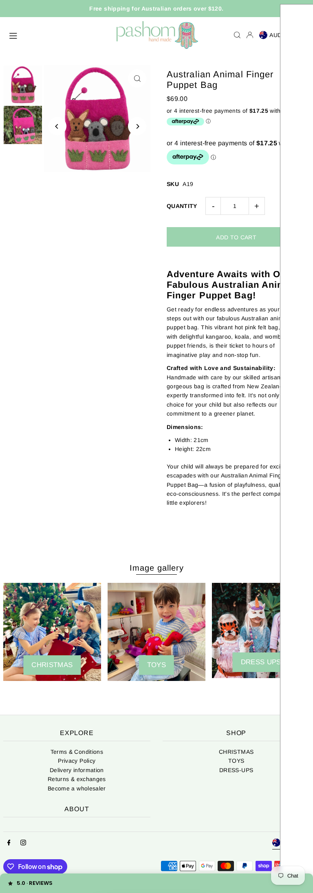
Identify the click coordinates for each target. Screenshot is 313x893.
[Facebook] (9, 843)
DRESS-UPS (236, 770)
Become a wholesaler (77, 788)
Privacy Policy (76, 760)
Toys (156, 665)
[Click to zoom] (137, 78)
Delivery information (77, 770)
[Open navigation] (58, 34)
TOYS (236, 760)
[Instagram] (23, 843)
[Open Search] (237, 35)
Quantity (182, 206)
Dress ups (261, 662)
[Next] (137, 126)
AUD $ (278, 35)
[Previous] (57, 126)
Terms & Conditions (77, 752)
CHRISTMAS (52, 665)
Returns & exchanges (77, 779)
